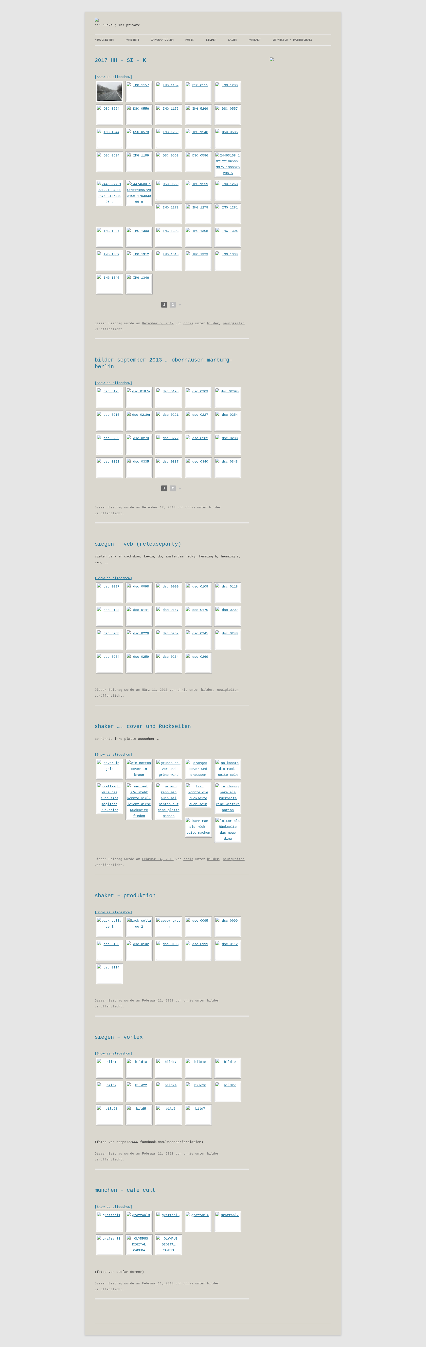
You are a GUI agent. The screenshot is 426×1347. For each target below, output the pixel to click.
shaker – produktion (125, 896)
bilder (211, 40)
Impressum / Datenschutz (292, 40)
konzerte (132, 40)
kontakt (254, 40)
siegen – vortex (119, 1037)
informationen (162, 40)
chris (188, 323)
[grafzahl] (97, 21)
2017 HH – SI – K (120, 60)
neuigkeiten (104, 40)
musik (189, 40)
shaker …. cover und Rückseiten (143, 727)
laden (232, 40)
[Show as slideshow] (113, 77)
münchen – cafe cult (125, 1190)
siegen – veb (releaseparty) (138, 544)
